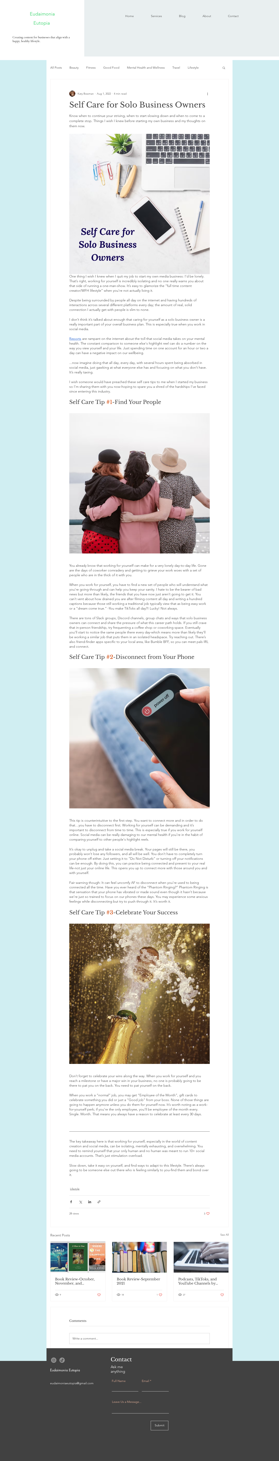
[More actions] (207, 93)
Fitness (91, 67)
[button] (224, 67)
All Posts (56, 67)
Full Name (119, 1381)
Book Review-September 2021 (138, 1281)
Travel (176, 67)
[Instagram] (53, 1360)
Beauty (74, 67)
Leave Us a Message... (126, 1401)
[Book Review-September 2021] (139, 1257)
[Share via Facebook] (71, 1202)
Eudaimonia (37, 13)
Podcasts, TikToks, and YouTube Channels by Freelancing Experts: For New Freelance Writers (199, 1281)
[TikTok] (62, 1360)
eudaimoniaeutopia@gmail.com (72, 1383)
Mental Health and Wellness (146, 67)
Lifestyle (193, 67)
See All (224, 1234)
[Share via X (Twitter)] (80, 1202)
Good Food (111, 67)
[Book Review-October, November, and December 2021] (77, 1257)
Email (145, 1381)
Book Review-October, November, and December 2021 (75, 1281)
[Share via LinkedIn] (89, 1202)
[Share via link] (99, 1202)
